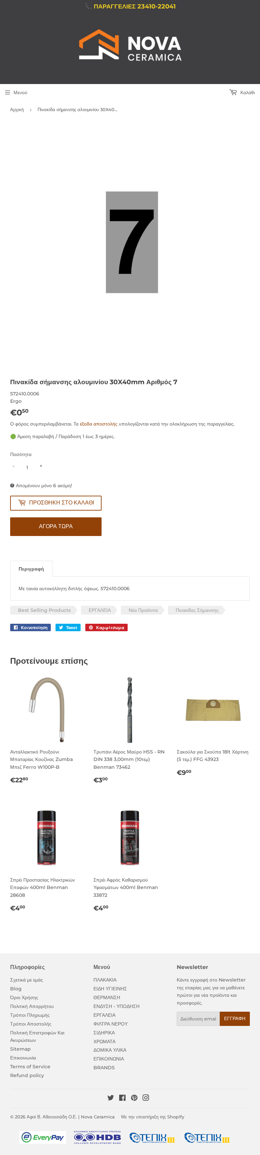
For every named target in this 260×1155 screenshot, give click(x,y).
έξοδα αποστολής (98, 424)
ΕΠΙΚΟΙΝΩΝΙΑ (108, 1059)
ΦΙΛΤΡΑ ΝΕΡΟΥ (110, 1024)
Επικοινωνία (23, 1058)
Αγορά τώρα (56, 526)
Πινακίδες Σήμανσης (197, 610)
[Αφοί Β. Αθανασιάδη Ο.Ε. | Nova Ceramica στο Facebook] (122, 1099)
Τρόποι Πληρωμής (30, 1015)
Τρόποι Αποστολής (30, 1024)
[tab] (31, 569)
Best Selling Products (44, 610)
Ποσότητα (20, 454)
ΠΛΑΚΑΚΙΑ (104, 980)
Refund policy (27, 1075)
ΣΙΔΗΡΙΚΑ (104, 1033)
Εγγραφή (234, 1018)
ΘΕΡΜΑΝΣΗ (106, 997)
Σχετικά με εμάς (26, 980)
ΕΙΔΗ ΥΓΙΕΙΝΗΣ (110, 989)
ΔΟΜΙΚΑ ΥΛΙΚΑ (109, 1050)
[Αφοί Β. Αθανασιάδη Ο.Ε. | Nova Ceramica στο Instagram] (146, 1099)
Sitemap (20, 1049)
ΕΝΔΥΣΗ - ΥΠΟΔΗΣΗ (116, 1006)
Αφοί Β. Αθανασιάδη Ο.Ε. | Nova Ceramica (71, 1116)
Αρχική (17, 109)
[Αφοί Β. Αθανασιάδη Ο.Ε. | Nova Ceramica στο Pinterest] (134, 1099)
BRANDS (104, 1068)
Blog (16, 989)
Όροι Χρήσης (24, 997)
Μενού (20, 92)
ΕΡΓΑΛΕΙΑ (100, 610)
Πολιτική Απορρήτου (32, 1006)
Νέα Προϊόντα (143, 610)
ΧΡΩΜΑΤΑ (104, 1041)
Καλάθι (247, 92)
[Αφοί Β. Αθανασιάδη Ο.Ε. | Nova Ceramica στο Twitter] (110, 1099)
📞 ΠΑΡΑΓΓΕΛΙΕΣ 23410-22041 (130, 6)
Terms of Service (30, 1067)
